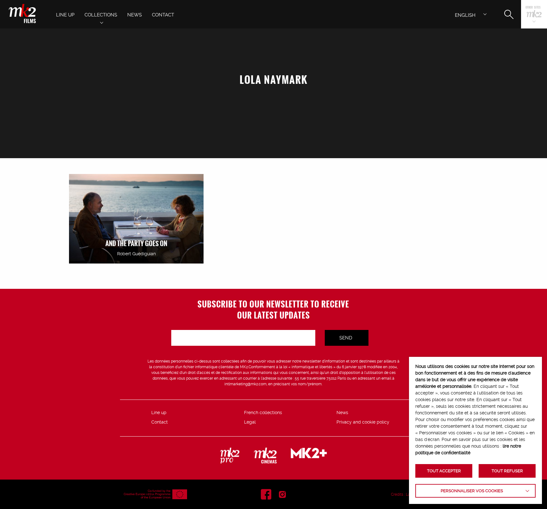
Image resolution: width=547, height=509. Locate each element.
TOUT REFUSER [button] (507, 471)
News (342, 412)
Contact (159, 422)
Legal (250, 422)
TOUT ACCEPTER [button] (444, 471)
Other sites (533, 7)
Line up (159, 412)
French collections (263, 412)
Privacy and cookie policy (362, 422)
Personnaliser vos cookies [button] (472, 490)
